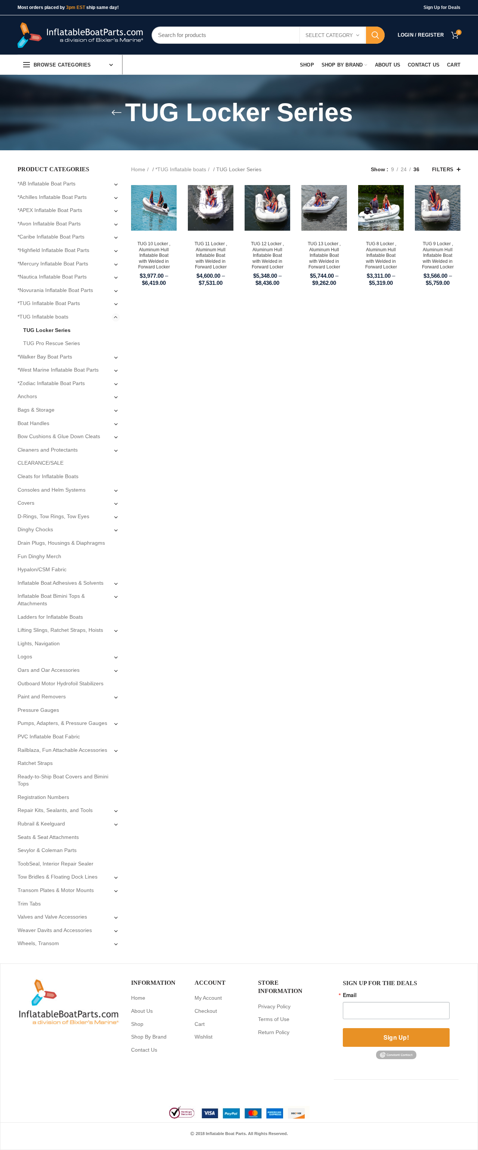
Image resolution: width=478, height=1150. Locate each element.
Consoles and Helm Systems (52, 490)
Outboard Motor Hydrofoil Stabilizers (60, 683)
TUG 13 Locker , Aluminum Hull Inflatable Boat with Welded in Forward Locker (324, 255)
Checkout (206, 1011)
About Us (142, 1011)
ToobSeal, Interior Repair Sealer (55, 864)
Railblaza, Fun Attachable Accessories (62, 750)
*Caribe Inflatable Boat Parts (51, 237)
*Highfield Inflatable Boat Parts (53, 250)
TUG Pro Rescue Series (51, 343)
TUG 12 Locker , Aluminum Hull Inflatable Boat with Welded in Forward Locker (267, 255)
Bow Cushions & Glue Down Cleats (59, 436)
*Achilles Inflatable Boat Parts (52, 197)
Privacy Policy (274, 1006)
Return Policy (273, 1032)
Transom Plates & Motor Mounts (56, 890)
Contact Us (144, 1050)
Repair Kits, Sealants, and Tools (55, 810)
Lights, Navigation (39, 643)
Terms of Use (273, 1019)
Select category (329, 35)
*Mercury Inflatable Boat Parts (53, 264)
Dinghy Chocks (35, 529)
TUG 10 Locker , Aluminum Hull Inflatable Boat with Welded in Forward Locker (153, 255)
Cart (200, 1024)
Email (350, 994)
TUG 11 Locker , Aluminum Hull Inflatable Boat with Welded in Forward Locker (211, 255)
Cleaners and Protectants (48, 450)
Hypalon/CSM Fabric (42, 569)
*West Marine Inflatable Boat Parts (58, 370)
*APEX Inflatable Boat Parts (50, 210)
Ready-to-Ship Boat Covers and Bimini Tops (63, 780)
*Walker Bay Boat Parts (45, 357)
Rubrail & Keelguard (41, 824)
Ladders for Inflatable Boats (50, 617)
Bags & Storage (36, 410)
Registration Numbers (43, 797)
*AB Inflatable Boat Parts (46, 184)
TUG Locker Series (47, 330)
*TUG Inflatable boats (180, 169)
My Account (208, 998)
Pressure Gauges (38, 710)
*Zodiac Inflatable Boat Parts (51, 383)
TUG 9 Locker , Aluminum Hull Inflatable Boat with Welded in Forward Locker (438, 255)
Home (138, 169)
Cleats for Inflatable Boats (48, 476)
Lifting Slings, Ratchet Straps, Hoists (60, 630)
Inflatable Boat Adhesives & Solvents (60, 583)
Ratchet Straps (35, 763)
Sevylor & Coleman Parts (47, 850)
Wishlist (203, 1037)
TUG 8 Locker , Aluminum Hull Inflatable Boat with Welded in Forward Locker (381, 255)
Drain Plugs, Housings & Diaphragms (61, 543)
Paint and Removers (42, 696)
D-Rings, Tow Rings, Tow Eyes (53, 516)
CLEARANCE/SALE (40, 463)
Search (375, 35)
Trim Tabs (29, 904)
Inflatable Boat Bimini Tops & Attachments (51, 599)
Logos (25, 656)
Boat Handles (33, 423)
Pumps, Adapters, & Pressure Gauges (62, 723)
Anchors (27, 396)
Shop (137, 1024)
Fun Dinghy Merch (39, 556)
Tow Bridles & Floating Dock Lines (57, 877)
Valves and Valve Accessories (52, 917)
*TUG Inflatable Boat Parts (49, 303)
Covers (26, 503)
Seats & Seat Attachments (48, 837)
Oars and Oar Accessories (49, 670)
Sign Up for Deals (441, 7)
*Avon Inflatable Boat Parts (49, 224)
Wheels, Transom (38, 943)
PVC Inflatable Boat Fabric (49, 736)
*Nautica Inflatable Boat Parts (52, 277)
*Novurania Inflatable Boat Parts (55, 290)
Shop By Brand (149, 1037)
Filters (443, 169)
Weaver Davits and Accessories (55, 930)
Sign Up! (396, 1037)
